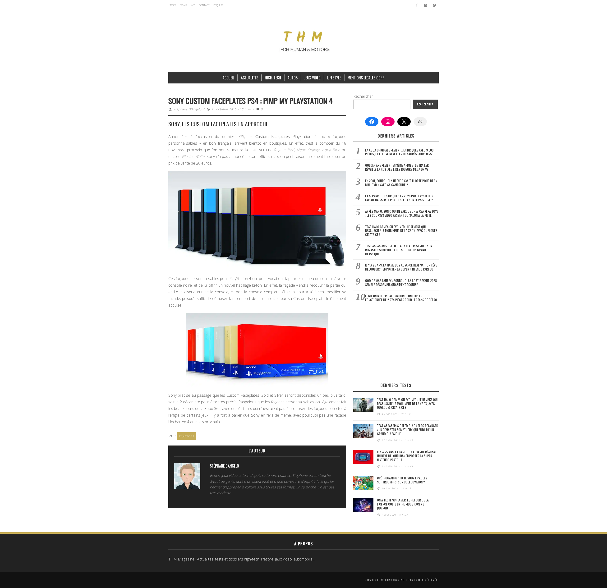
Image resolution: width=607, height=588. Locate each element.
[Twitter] (434, 5)
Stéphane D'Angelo (187, 109)
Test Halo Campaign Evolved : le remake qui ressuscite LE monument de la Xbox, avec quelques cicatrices (401, 230)
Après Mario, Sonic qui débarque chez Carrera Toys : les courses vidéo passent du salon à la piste (401, 213)
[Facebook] (417, 5)
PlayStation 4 (186, 436)
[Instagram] (425, 5)
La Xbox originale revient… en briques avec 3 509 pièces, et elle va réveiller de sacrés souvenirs (399, 151)
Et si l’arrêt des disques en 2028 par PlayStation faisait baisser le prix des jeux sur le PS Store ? (399, 197)
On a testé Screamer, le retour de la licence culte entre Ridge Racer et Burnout (403, 503)
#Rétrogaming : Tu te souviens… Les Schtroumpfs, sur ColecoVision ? (402, 479)
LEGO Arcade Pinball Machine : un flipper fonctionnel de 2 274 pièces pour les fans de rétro (401, 297)
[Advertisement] (396, 342)
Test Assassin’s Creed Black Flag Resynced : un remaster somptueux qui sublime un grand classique (398, 249)
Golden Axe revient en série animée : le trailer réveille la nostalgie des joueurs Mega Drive (397, 167)
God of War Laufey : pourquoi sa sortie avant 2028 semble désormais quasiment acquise (401, 282)
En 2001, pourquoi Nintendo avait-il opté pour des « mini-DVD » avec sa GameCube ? (401, 182)
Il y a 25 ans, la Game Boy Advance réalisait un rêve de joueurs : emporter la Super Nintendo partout (401, 266)
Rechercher (363, 96)
